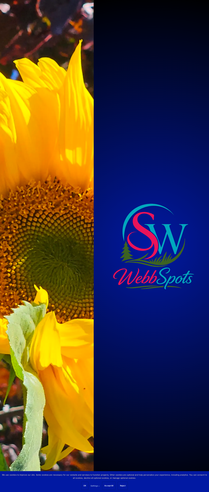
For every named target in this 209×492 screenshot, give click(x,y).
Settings (95, 486)
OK (84, 485)
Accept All (108, 485)
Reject (123, 485)
